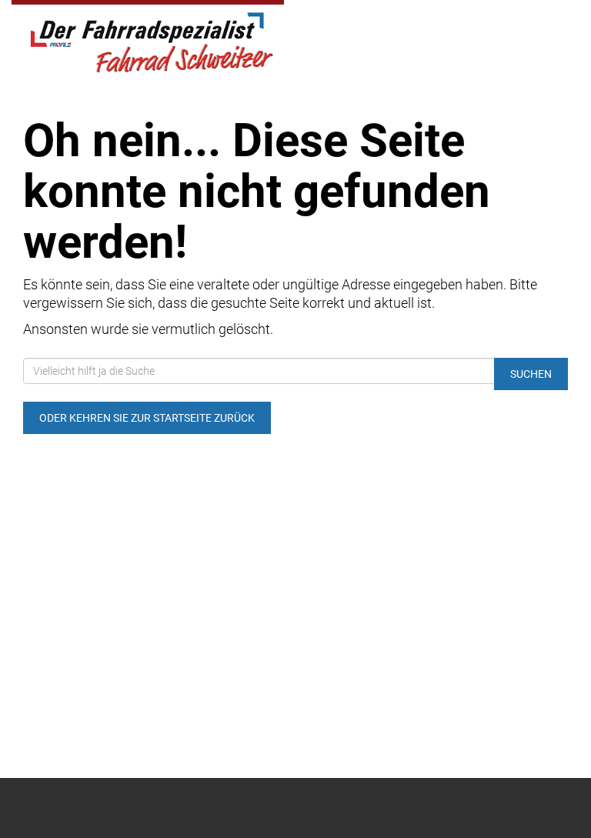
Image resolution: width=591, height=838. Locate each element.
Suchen (531, 374)
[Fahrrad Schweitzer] (148, 39)
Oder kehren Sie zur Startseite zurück (147, 418)
